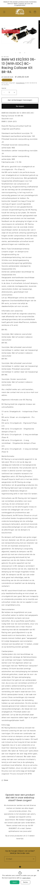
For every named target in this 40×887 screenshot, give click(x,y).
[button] (4, 12)
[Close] (38, 871)
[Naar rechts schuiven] (24, 52)
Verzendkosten (20, 82)
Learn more (26, 878)
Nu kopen (20, 106)
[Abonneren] (33, 858)
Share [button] (6, 780)
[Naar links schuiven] (15, 52)
